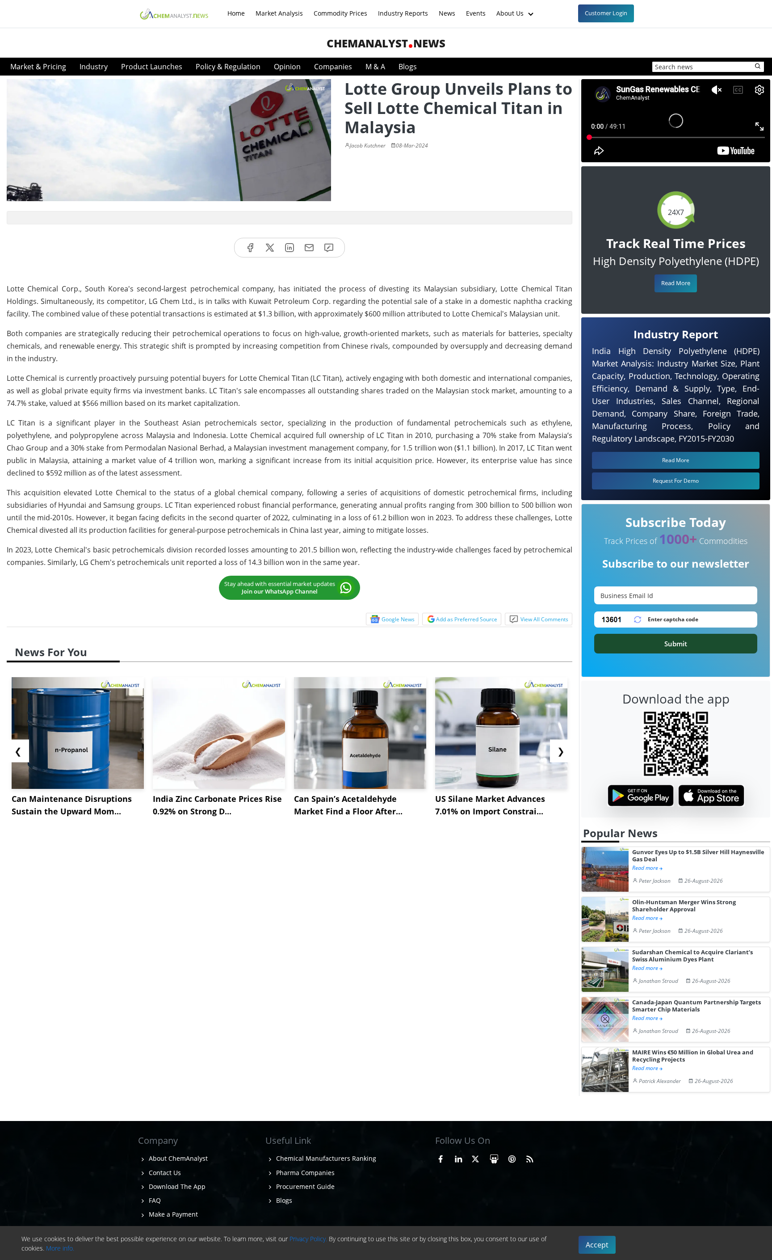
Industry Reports (403, 8)
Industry (94, 67)
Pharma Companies (304, 1172)
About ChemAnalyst (177, 1158)
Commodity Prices (340, 8)
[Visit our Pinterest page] (512, 1157)
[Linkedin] (289, 247)
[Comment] (329, 247)
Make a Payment (172, 1214)
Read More (675, 283)
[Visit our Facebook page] (440, 1157)
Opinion (287, 67)
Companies (333, 67)
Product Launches (151, 67)
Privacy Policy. (308, 1239)
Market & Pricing (38, 67)
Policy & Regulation (228, 67)
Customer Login (606, 13)
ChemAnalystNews (386, 43)
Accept (597, 1245)
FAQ (154, 1200)
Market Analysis (279, 8)
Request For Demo (676, 481)
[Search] (758, 67)
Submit (675, 643)
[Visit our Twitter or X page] (475, 1157)
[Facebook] (250, 247)
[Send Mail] (309, 247)
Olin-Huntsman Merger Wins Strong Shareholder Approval (684, 906)
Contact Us (164, 1172)
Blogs (408, 67)
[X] (270, 247)
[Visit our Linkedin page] (458, 1157)
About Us (510, 8)
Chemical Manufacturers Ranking (325, 1158)
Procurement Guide (304, 1186)
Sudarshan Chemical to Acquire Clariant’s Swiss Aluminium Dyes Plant (692, 956)
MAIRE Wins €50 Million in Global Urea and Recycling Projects (692, 1056)
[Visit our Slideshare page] (494, 1157)
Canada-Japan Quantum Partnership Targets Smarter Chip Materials (696, 1006)
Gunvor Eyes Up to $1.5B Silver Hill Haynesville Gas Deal (698, 856)
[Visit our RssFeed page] (529, 1157)
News (447, 8)
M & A (375, 67)
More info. (60, 1248)
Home (236, 8)
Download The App (176, 1186)
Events (476, 8)
